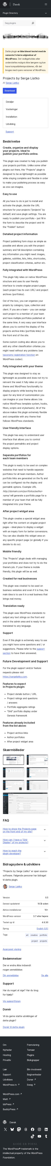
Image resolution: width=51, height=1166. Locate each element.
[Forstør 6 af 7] (44, 783)
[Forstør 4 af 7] (44, 771)
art (27, 935)
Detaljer (10, 101)
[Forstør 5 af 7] (20, 783)
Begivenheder (34, 1074)
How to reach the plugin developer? (12, 852)
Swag (31, 1084)
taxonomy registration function (19, 354)
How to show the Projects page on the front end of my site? (19, 830)
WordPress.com (12, 1094)
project (35, 941)
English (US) (42, 928)
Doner (31, 1079)
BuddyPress (10, 1109)
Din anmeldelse (11, 975)
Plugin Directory (10, 13)
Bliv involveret (34, 1069)
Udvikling (10, 124)
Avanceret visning (12, 949)
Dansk (12, 1122)
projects (43, 941)
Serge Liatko (12, 82)
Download (10, 90)
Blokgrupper (33, 1060)
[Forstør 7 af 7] (44, 796)
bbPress (8, 1104)
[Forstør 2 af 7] (44, 758)
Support (10, 131)
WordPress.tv (11, 1084)
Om (4, 1044)
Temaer (31, 1049)
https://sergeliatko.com (15, 676)
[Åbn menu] (46, 4)
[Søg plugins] (33, 23)
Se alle (44, 975)
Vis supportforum (12, 1001)
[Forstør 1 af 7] (20, 758)
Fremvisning (33, 1044)
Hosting (7, 1055)
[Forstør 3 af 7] (20, 771)
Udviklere (8, 1079)
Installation (11, 116)
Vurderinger (12, 109)
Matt (7, 1099)
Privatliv (7, 1060)
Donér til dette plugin (14, 1027)
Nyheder (7, 1049)
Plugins (30, 1055)
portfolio (43, 935)
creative (34, 935)
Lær (5, 1069)
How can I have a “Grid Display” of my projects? (15, 841)
